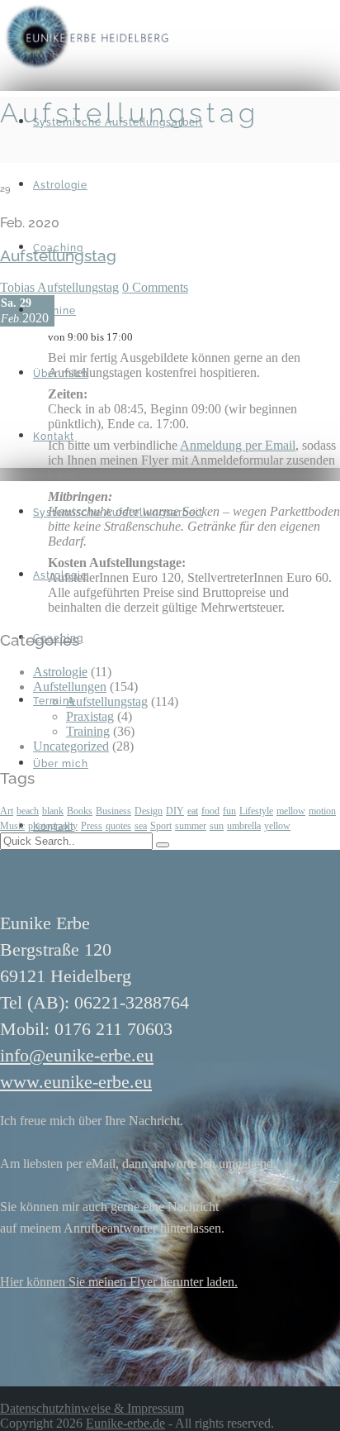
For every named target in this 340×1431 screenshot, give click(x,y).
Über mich (60, 764)
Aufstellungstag (78, 287)
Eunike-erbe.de (125, 1423)
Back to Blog (34, 155)
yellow (277, 826)
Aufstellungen (69, 687)
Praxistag (90, 716)
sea (141, 826)
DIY (175, 811)
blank (53, 811)
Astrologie (60, 185)
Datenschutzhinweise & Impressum (92, 1408)
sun (217, 826)
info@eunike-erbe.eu (76, 1055)
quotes (118, 826)
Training (88, 731)
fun (229, 811)
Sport (161, 826)
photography (53, 826)
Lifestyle (256, 811)
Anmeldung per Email (237, 445)
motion (322, 811)
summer (190, 826)
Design (149, 811)
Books (79, 811)
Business (113, 811)
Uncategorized (71, 746)
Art (6, 811)
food (210, 811)
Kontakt (53, 436)
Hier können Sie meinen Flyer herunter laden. (119, 1282)
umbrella (244, 826)
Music (12, 826)
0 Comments (155, 287)
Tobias (18, 287)
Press (91, 826)
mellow (290, 811)
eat (192, 811)
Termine (54, 311)
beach (28, 811)
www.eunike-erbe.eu (76, 1081)
